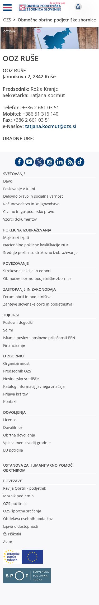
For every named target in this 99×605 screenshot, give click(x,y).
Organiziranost (16, 363)
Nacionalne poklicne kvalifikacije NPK (36, 244)
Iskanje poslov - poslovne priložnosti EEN (39, 337)
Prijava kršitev (15, 394)
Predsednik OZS (17, 371)
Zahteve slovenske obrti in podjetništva (37, 304)
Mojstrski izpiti (16, 237)
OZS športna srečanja (22, 510)
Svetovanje (14, 173)
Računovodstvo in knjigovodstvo (31, 203)
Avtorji (9, 541)
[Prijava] (78, 6)
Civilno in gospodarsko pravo (28, 211)
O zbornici (13, 355)
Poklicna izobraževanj (26, 230)
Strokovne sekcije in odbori (27, 270)
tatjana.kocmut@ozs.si (50, 126)
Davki (8, 181)
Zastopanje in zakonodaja (29, 289)
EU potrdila (13, 450)
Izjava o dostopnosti (20, 526)
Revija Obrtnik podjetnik (24, 488)
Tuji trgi (11, 314)
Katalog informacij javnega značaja (34, 386)
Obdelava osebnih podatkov (28, 518)
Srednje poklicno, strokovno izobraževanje (40, 252)
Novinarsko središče (21, 378)
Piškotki (14, 533)
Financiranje (14, 345)
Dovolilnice (12, 427)
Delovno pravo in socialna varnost (33, 196)
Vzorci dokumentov (20, 219)
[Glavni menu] (7, 8)
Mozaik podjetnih (18, 495)
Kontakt (10, 401)
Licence (9, 419)
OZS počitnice (15, 503)
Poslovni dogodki (18, 322)
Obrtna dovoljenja (19, 435)
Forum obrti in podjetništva (27, 296)
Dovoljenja (14, 412)
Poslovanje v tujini (19, 188)
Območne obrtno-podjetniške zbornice (57, 20)
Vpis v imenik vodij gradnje (27, 442)
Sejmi (8, 330)
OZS (7, 20)
